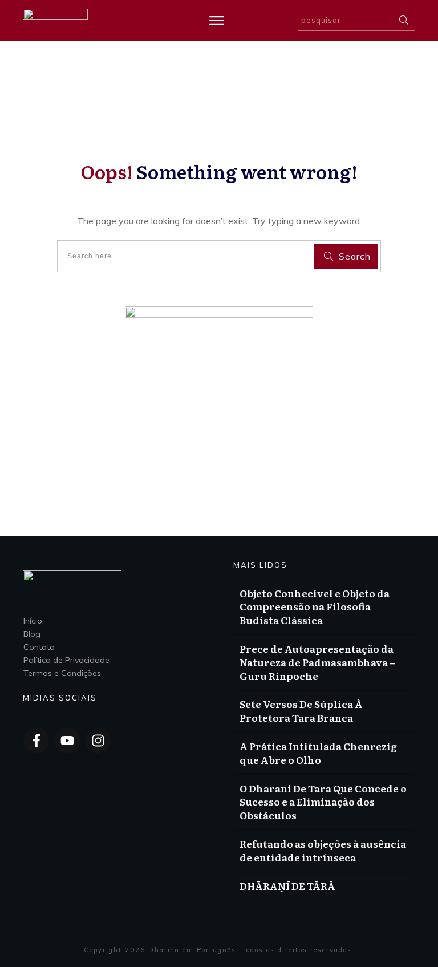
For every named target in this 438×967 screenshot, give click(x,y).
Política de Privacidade (66, 660)
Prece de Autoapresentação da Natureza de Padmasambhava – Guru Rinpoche (317, 662)
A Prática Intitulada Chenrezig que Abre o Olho (318, 753)
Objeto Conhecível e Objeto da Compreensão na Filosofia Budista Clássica (315, 607)
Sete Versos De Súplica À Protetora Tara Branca (301, 711)
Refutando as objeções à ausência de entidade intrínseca (323, 850)
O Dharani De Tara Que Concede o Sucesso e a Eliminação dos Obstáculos (323, 802)
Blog (31, 634)
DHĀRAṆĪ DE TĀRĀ (287, 886)
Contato (39, 647)
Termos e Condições (62, 673)
